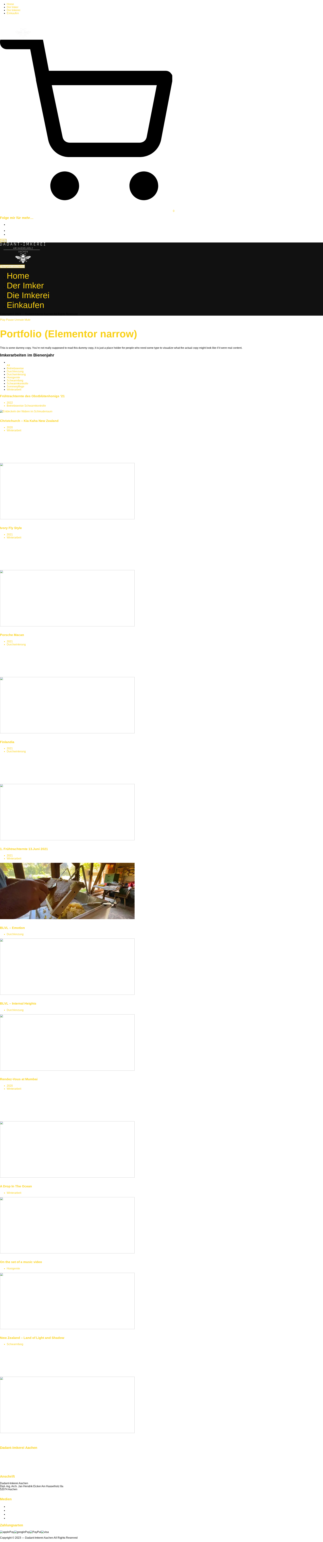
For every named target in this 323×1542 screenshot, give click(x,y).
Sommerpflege (15, 386)
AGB (3, 1469)
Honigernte (13, 377)
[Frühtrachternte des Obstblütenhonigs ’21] (26, 411)
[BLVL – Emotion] (67, 993)
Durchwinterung (16, 374)
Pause (10, 319)
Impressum (6, 1463)
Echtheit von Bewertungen (15, 1454)
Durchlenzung (15, 371)
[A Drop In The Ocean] (67, 1252)
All (8, 365)
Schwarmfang (15, 380)
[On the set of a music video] (67, 1328)
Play (2, 319)
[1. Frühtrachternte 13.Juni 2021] (67, 918)
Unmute (19, 319)
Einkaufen (13, 13)
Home (10, 4)
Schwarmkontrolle (17, 383)
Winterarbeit (14, 389)
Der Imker (12, 7)
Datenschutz (7, 1460)
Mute (27, 319)
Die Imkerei (13, 10)
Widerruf (5, 1466)
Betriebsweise (15, 368)
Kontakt (4, 1492)
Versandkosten (9, 1457)
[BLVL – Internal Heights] (67, 1069)
